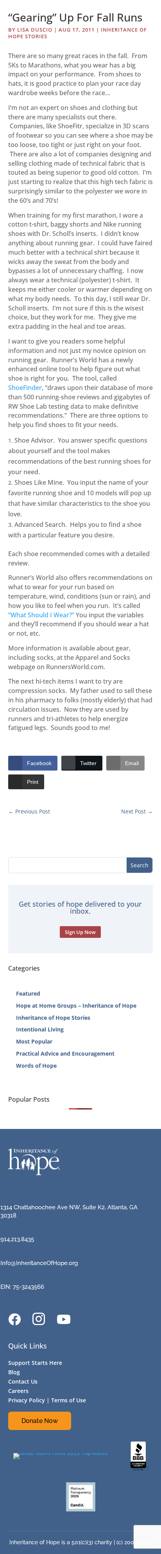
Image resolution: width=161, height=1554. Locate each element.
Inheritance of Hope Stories (53, 1017)
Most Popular (34, 1041)
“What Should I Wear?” (41, 615)
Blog (14, 1372)
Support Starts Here (35, 1362)
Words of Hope (36, 1065)
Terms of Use (68, 1400)
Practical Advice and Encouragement (65, 1053)
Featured (28, 993)
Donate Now (39, 1421)
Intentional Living (40, 1029)
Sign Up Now (80, 932)
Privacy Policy (26, 1400)
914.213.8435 (17, 1239)
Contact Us (23, 1381)
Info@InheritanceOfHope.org (39, 1263)
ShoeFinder (25, 387)
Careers (18, 1391)
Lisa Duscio (34, 29)
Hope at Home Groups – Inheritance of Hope (76, 1005)
